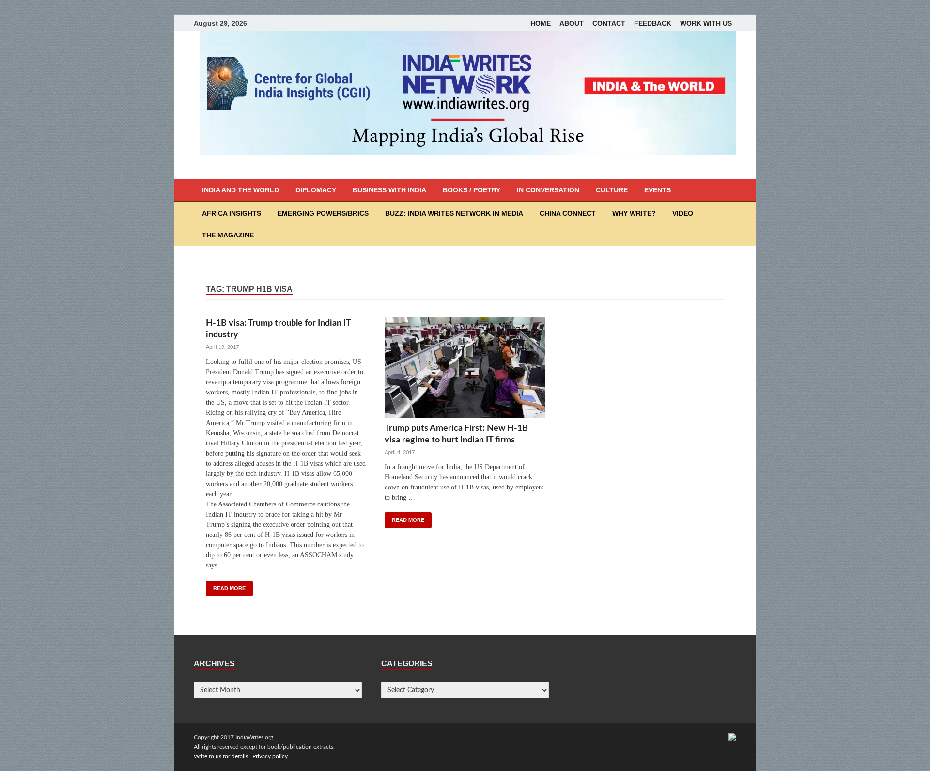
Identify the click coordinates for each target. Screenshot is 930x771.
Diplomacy (315, 190)
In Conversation (548, 190)
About (571, 23)
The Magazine (228, 235)
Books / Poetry (471, 190)
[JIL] (732, 737)
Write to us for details (221, 756)
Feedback (652, 23)
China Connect (568, 213)
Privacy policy (270, 756)
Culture (612, 190)
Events (657, 190)
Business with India (389, 190)
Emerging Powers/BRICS (323, 213)
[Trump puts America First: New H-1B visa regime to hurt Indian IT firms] (465, 370)
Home (540, 23)
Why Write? (634, 213)
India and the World (240, 190)
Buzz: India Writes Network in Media (454, 213)
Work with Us (706, 23)
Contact (608, 23)
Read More (229, 588)
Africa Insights (231, 213)
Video (682, 213)
